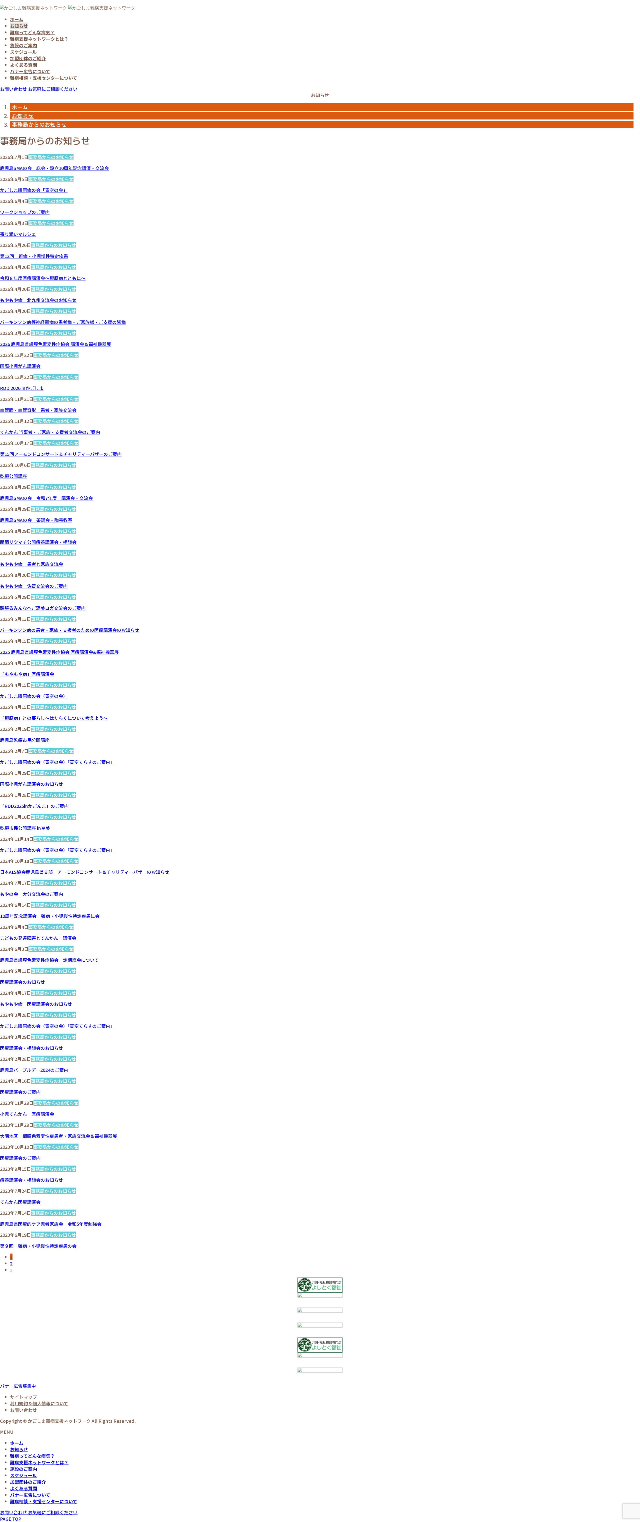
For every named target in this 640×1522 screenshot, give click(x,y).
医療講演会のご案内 (20, 1092)
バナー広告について (30, 71)
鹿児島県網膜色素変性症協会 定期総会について (49, 960)
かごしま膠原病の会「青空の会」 (34, 190)
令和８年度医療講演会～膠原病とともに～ (43, 278)
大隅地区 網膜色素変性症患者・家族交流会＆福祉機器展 (58, 1136)
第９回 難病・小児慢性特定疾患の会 (38, 1246)
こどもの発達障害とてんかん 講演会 (38, 938)
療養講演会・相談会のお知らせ (31, 1180)
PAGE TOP (10, 1519)
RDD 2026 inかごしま (22, 388)
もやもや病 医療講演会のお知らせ (36, 1004)
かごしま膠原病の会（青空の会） (34, 696)
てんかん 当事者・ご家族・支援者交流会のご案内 (50, 432)
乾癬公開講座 (13, 476)
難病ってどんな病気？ (32, 32)
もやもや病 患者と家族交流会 (31, 564)
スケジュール (23, 51)
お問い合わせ (23, 1410)
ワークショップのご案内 (25, 212)
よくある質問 (23, 64)
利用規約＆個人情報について (39, 1403)
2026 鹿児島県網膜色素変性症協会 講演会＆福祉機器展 (55, 344)
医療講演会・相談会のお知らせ (31, 1048)
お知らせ (19, 25)
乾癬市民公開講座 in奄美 (25, 828)
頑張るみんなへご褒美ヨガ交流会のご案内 (43, 608)
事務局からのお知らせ (51, 157)
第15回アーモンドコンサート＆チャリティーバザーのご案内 (61, 454)
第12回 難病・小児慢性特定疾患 (34, 256)
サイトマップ (23, 1397)
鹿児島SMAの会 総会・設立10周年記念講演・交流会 (54, 168)
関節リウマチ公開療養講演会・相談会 (38, 542)
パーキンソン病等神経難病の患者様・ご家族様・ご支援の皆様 (63, 322)
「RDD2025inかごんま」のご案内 (34, 806)
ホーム (16, 19)
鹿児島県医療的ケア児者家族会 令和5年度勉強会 (51, 1224)
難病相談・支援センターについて (43, 77)
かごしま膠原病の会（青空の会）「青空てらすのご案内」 (57, 762)
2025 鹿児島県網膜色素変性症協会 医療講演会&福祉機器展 (59, 652)
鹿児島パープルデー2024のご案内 (34, 1070)
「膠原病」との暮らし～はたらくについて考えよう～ (54, 718)
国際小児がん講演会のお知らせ (31, 784)
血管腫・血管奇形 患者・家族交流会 (38, 410)
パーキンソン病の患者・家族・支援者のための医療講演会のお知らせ (69, 630)
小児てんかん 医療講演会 (27, 1114)
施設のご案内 (23, 45)
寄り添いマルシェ (18, 234)
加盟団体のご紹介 (28, 58)
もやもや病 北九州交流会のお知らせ (38, 300)
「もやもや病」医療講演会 (27, 674)
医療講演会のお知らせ (22, 982)
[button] (18, 1386)
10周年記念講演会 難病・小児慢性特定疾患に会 (50, 916)
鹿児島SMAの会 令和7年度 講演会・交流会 (46, 498)
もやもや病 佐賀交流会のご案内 (34, 586)
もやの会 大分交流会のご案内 (31, 894)
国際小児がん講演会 (20, 366)
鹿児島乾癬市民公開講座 (25, 740)
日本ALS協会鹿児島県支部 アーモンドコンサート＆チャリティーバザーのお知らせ (84, 872)
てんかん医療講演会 (20, 1202)
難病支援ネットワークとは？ (39, 38)
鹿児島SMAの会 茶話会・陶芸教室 (36, 520)
